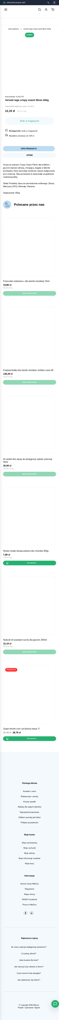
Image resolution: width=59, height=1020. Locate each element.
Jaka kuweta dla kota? (29, 960)
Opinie (29, 155)
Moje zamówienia (29, 843)
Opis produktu (29, 149)
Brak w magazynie (30, 293)
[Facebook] (54, 3)
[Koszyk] (53, 10)
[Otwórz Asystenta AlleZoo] (55, 1004)
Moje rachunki (29, 848)
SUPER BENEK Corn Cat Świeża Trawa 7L (21, 729)
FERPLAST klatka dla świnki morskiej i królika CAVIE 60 (28, 370)
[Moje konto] (46, 10)
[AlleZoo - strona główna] (14, 9)
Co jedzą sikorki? (28, 953)
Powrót (29, 35)
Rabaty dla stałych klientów (29, 807)
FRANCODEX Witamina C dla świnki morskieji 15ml (26, 281)
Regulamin (29, 889)
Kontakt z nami (29, 791)
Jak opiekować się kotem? (28, 980)
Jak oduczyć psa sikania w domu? (29, 967)
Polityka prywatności (29, 822)
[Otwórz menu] (6, 10)
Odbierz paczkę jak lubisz (30, 817)
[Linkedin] (31, 913)
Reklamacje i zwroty (29, 796)
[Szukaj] (39, 10)
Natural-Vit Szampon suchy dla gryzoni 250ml (25, 640)
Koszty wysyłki (29, 802)
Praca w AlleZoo (29, 904)
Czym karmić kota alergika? (29, 973)
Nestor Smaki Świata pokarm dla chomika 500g (25, 551)
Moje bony (29, 863)
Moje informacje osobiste (29, 858)
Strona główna (13, 29)
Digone (37, 1008)
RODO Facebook (29, 899)
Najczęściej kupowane (29, 812)
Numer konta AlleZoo (29, 884)
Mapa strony (29, 894)
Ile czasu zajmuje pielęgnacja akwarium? (29, 947)
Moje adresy (29, 853)
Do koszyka (31, 563)
